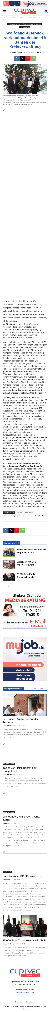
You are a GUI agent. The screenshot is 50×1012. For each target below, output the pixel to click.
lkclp (28, 516)
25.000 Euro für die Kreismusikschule (24, 940)
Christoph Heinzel (9, 944)
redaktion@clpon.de (25, 992)
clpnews (19, 513)
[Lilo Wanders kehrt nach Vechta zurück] (25, 803)
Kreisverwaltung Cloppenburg (14, 516)
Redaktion (6, 823)
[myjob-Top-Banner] (25, 4)
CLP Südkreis (7, 872)
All (35, 689)
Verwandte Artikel (11, 543)
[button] (4, 11)
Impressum (19, 1002)
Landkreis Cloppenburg (16, 17)
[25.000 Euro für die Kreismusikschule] (9, 577)
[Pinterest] (28, 58)
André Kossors (17, 52)
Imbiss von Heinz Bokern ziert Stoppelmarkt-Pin (20, 769)
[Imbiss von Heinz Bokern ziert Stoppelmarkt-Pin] (9, 552)
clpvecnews (29, 513)
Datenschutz (30, 1002)
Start (4, 17)
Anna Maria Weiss (9, 726)
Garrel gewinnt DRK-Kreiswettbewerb (24, 876)
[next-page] (8, 586)
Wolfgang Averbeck (39, 516)
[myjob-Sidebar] (25, 680)
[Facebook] (16, 58)
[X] (22, 58)
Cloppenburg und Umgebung (32, 24)
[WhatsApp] (33, 58)
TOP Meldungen (25, 27)
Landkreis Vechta (8, 715)
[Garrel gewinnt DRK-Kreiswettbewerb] (9, 564)
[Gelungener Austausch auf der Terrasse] (25, 705)
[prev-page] (4, 586)
